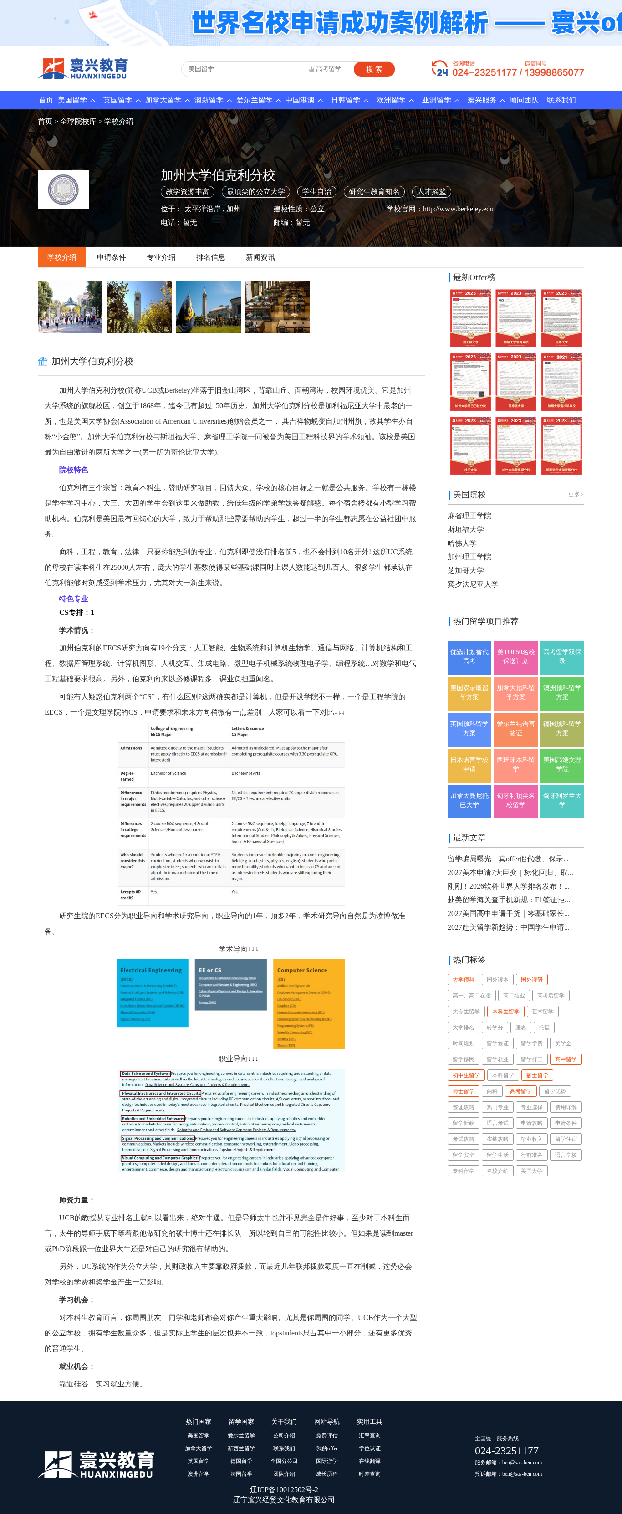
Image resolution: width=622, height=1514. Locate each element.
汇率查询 (370, 1435)
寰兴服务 (482, 100)
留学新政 (463, 1123)
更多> (575, 494)
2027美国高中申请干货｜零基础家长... (509, 913)
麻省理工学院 (469, 516)
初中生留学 (466, 1075)
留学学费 (532, 1043)
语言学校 (566, 1155)
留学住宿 (566, 1139)
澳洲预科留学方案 (562, 693)
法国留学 (241, 1474)
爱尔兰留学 (254, 100)
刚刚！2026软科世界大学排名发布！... (509, 886)
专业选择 (532, 1107)
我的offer (327, 1448)
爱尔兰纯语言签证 (516, 729)
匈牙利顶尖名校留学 (516, 800)
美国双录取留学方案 (469, 693)
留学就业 (498, 1059)
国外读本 (498, 980)
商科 (492, 1091)
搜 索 (374, 69)
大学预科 (463, 980)
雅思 (520, 1027)
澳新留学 (209, 100)
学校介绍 (118, 121)
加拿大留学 (163, 100)
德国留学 (241, 1461)
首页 (46, 100)
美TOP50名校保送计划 (516, 657)
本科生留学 (506, 1011)
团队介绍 (284, 1474)
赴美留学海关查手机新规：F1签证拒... (509, 900)
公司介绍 (284, 1435)
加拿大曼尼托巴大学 (469, 800)
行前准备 (532, 1155)
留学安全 (463, 1155)
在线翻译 (370, 1461)
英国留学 (118, 100)
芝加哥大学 (466, 570)
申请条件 (111, 257)
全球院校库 (78, 121)
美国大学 (532, 1171)
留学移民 (463, 1059)
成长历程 (327, 1474)
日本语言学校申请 (469, 764)
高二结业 (514, 995)
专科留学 (463, 1171)
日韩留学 (345, 100)
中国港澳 (300, 100)
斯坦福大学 (466, 529)
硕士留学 (537, 1075)
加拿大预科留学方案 (516, 693)
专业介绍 (161, 257)
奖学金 (563, 1043)
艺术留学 (543, 1011)
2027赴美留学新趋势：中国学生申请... (509, 927)
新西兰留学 (241, 1448)
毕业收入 (532, 1139)
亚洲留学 (436, 100)
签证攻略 (463, 1107)
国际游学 (327, 1461)
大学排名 (463, 1027)
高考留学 (329, 69)
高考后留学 (551, 995)
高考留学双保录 (562, 657)
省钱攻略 (498, 1139)
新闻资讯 (260, 257)
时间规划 (463, 1043)
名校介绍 (498, 1171)
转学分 (495, 1027)
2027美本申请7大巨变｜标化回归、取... (510, 872)
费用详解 (566, 1107)
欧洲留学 (391, 100)
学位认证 (370, 1448)
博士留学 (463, 1091)
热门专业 (498, 1107)
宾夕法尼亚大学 (473, 584)
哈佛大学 (462, 543)
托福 (544, 1027)
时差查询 (370, 1474)
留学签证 (498, 1043)
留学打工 (532, 1059)
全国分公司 (284, 1461)
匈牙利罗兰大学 (562, 800)
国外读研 (532, 980)
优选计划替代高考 (469, 657)
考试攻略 (463, 1139)
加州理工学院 (469, 557)
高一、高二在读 (472, 995)
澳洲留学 (198, 1474)
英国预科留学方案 (469, 729)
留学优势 (555, 1091)
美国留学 (72, 100)
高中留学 (566, 1059)
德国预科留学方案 (562, 729)
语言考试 (498, 1123)
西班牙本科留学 (516, 764)
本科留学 (503, 1075)
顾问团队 (524, 100)
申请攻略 (532, 1123)
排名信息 (210, 257)
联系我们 (561, 100)
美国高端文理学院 (562, 764)
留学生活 (498, 1155)
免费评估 (327, 1435)
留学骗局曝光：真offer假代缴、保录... (508, 859)
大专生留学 (466, 1011)
